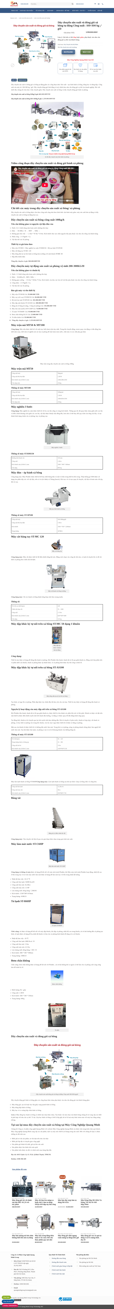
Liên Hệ (99, 10)
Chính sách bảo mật (58, 1274)
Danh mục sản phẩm (26, 10)
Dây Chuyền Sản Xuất (25, 18)
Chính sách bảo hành (59, 1270)
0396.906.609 (24, 4)
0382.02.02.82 (80, 4)
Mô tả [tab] (14, 80)
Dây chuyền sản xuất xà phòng (68, 47)
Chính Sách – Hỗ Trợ (62, 10)
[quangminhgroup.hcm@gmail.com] (99, 4)
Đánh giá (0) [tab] (22, 80)
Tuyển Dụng (92, 10)
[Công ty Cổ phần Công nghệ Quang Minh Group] (95, 4)
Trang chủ (13, 18)
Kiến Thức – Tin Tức (78, 10)
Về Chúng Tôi (40, 10)
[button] (12, 65)
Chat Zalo (6, 1297)
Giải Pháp (50, 10)
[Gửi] (72, 3)
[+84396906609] (103, 4)
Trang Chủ (14, 10)
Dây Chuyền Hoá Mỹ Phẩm (42, 18)
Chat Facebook (8, 1301)
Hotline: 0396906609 (10, 1305)
